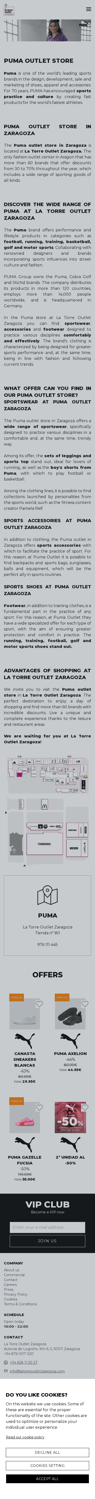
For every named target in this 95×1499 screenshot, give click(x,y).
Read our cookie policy (25, 1437)
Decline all (47, 1452)
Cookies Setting (47, 1465)
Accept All (47, 1479)
